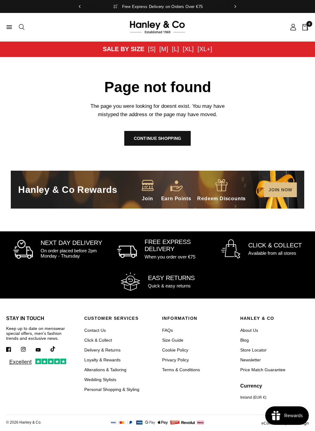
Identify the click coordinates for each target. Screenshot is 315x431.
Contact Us (95, 330)
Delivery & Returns (102, 350)
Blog (244, 340)
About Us (249, 330)
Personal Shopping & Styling (111, 389)
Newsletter (250, 359)
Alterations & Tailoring (105, 369)
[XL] (188, 49)
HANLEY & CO (257, 318)
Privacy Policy (175, 359)
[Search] (21, 27)
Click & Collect (98, 340)
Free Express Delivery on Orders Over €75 (162, 6)
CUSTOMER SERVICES (111, 318)
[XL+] (204, 49)
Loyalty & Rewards (102, 359)
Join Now (280, 189)
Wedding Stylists (100, 379)
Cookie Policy (175, 350)
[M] (163, 49)
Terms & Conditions (181, 369)
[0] (304, 27)
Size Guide (172, 340)
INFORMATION (179, 318)
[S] (152, 49)
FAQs (167, 330)
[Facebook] (13, 349)
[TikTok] (57, 349)
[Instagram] (27, 349)
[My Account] (293, 27)
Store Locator (253, 350)
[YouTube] (42, 350)
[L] (175, 49)
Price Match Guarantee (262, 369)
